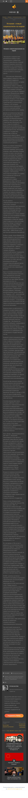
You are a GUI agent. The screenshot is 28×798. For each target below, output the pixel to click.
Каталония (20, 676)
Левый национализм (13, 677)
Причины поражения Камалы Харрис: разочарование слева (14, 778)
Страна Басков (13, 679)
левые (6, 677)
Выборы (7, 676)
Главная (4, 17)
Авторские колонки (17, 17)
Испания (15, 676)
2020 (24, 17)
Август (6, 18)
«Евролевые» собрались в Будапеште (14, 763)
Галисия (11, 676)
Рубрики (9, 17)
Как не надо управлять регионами (8, 725)
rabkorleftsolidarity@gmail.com (14, 789)
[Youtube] (3, 1)
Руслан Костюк (13, 686)
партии (20, 677)
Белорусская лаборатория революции (22, 725)
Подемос (7, 679)
